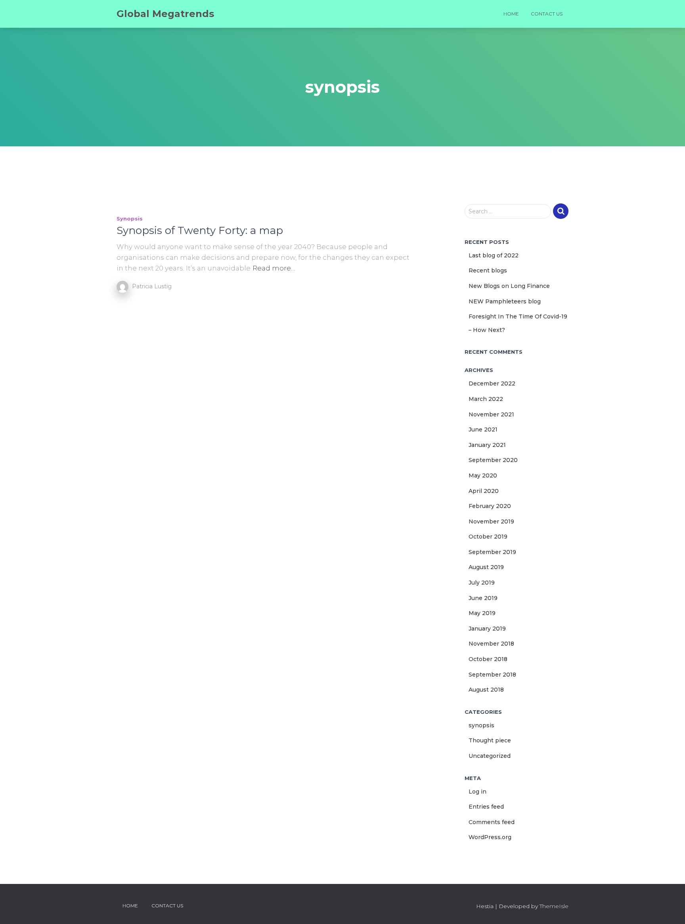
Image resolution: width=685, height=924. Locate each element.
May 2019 (482, 613)
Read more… (274, 268)
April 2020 (484, 491)
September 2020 (493, 460)
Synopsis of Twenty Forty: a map (200, 230)
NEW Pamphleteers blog (505, 301)
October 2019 (488, 536)
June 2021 (483, 429)
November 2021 (491, 414)
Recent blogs (488, 270)
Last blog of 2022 (494, 255)
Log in (477, 791)
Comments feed (492, 822)
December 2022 (492, 383)
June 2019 (483, 598)
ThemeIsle (554, 906)
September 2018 (492, 674)
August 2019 (486, 567)
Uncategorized (490, 755)
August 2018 (486, 689)
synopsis (130, 218)
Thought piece (490, 740)
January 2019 (487, 628)
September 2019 (492, 552)
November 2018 (491, 643)
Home (511, 14)
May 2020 (483, 475)
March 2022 (486, 399)
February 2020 (490, 506)
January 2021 (487, 445)
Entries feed (486, 806)
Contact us (547, 14)
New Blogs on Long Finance (509, 285)
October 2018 (488, 659)
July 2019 (482, 582)
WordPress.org (490, 837)
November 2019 (491, 521)
